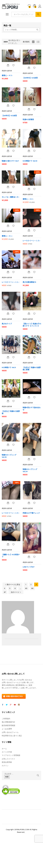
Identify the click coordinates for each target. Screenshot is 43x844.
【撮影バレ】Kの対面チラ (11, 556)
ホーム (4, 749)
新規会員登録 (7, 762)
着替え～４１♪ (7, 236)
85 (26, 588)
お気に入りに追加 (13, 65)
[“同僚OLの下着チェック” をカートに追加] (29, 503)
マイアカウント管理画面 (11, 755)
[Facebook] (3, 705)
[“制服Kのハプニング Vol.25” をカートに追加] (8, 445)
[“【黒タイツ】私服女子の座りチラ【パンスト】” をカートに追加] (29, 314)
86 (32, 588)
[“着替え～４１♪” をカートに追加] (8, 226)
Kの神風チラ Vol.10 (30, 161)
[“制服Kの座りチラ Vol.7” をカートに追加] (8, 151)
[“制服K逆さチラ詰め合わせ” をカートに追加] (29, 397)
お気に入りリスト (8, 759)
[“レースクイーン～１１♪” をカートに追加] (8, 272)
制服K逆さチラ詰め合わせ (32, 408)
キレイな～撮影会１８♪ (10, 197)
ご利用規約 (6, 719)
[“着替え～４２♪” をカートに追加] (29, 189)
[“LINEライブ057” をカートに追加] (29, 557)
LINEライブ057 (28, 567)
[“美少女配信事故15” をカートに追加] (29, 272)
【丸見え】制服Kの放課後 (11, 412)
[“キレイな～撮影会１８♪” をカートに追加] (8, 187)
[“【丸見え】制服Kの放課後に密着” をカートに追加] (29, 357)
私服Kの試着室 (28, 119)
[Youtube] (15, 705)
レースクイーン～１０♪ (10, 513)
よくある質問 (7, 729)
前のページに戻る (13, 584)
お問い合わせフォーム (10, 732)
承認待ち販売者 (7, 71)
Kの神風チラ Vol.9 (9, 367)
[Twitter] (7, 705)
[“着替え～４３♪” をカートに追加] (8, 65)
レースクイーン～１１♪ (10, 282)
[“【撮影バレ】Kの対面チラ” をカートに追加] (8, 544)
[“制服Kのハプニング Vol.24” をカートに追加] (29, 459)
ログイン (5, 766)
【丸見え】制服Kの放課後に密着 (32, 368)
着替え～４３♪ (7, 75)
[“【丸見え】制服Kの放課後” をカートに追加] (8, 401)
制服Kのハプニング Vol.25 (9, 456)
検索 (38, 14)
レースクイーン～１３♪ (31, 241)
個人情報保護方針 (8, 722)
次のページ (15, 592)
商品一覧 (7, 25)
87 (5, 592)
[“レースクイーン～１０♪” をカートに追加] (8, 503)
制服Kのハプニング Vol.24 (30, 470)
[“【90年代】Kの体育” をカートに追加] (29, 68)
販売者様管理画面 (8, 725)
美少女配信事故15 (29, 282)
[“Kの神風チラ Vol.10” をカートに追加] (29, 151)
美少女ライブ (7, 324)
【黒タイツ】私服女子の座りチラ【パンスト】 (32, 325)
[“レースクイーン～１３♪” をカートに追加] (29, 230)
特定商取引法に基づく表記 (12, 736)
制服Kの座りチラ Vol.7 (10, 161)
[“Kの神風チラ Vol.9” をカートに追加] (8, 357)
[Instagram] (19, 705)
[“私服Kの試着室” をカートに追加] (29, 109)
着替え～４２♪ (28, 199)
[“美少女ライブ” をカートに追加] (8, 314)
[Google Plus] (11, 705)
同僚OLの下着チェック (31, 513)
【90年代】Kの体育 (30, 78)
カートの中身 (7, 752)
